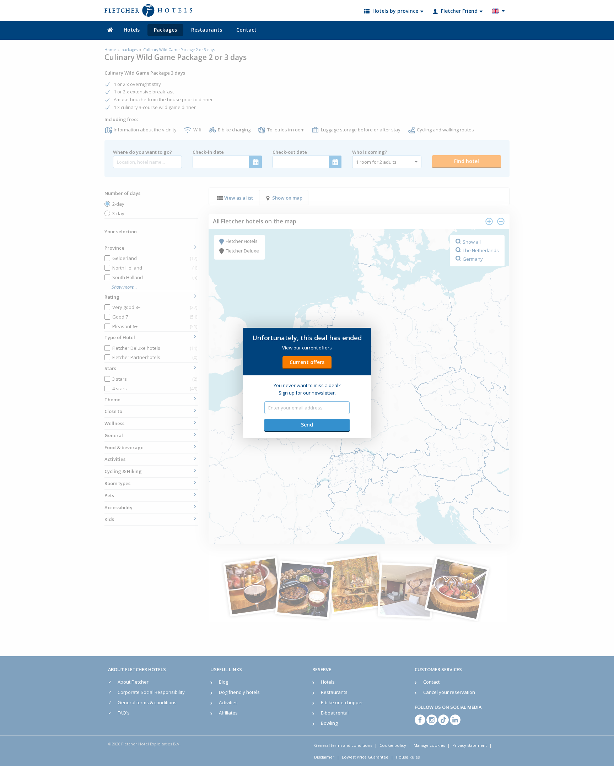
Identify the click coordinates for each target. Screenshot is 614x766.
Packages (165, 29)
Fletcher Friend (459, 10)
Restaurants (206, 29)
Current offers (307, 362)
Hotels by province (395, 10)
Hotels (132, 29)
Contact (246, 29)
